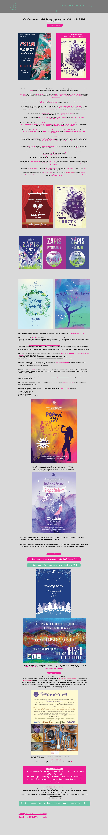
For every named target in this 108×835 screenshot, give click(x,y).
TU (71, 762)
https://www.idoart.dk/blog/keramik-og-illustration (58, 756)
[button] (73, 58)
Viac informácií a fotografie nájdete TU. (54, 668)
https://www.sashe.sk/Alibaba (37, 757)
